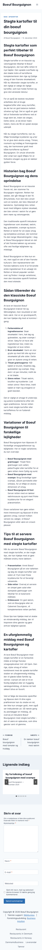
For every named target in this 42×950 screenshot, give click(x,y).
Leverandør (31, 942)
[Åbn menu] (37, 4)
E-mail (8, 872)
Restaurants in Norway (21, 938)
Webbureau (29, 915)
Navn (8, 861)
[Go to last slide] (6, 782)
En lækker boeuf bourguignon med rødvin (31, 740)
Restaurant (21, 929)
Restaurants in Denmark (21, 934)
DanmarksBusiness (14, 942)
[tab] (16, 796)
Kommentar (10, 823)
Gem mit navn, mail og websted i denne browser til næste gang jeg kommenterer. (20, 892)
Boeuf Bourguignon (13, 38)
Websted (9, 883)
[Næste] (35, 782)
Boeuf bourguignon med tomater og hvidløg (10, 742)
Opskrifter (13, 17)
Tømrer (21, 946)
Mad (5, 17)
